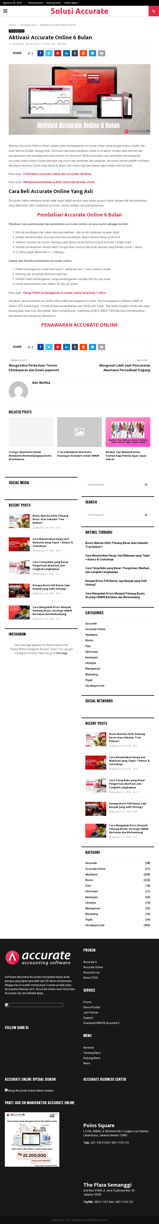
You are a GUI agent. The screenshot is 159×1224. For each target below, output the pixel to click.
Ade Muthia (18, 44)
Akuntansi (91, 634)
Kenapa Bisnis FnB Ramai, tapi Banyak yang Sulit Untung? (51, 587)
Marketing (91, 674)
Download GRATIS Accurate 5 (101, 1023)
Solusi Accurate (80, 11)
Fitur (88, 646)
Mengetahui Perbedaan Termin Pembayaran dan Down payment (34, 368)
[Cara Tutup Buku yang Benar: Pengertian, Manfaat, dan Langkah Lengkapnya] (19, 567)
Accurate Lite (91, 972)
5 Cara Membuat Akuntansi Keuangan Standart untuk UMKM (78, 454)
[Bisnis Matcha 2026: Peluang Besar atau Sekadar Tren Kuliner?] (19, 521)
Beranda (88, 1047)
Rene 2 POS (90, 977)
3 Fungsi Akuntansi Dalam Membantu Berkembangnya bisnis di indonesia (30, 455)
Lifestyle (90, 663)
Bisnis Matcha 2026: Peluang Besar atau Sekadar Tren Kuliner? (50, 519)
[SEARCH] (146, 485)
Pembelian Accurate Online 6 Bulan (79, 214)
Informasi (91, 651)
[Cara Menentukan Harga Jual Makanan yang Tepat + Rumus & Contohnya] (19, 544)
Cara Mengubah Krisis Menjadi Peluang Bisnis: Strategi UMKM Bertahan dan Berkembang (52, 610)
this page (61, 653)
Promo (87, 1002)
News (86, 1063)
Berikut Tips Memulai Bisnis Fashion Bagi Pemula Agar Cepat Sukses (126, 455)
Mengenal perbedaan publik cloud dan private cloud (58, 182)
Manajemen (92, 668)
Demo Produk (91, 1007)
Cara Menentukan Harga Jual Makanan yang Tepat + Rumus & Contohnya (53, 542)
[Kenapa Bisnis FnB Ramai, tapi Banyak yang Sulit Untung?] (19, 591)
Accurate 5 (90, 962)
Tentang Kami (35, 3)
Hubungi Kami (53, 3)
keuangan (91, 657)
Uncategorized (16, 31)
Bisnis (89, 640)
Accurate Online (95, 629)
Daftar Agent (71, 3)
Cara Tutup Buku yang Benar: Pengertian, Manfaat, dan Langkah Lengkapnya (51, 565)
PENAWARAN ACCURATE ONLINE (79, 325)
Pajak (88, 680)
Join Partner (91, 1012)
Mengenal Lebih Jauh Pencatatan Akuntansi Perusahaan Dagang (124, 368)
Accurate (91, 623)
